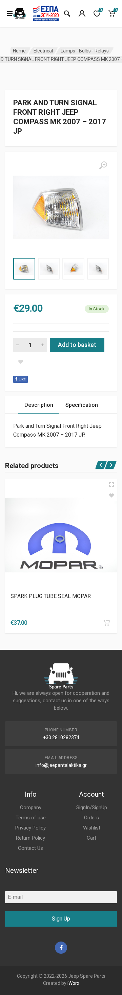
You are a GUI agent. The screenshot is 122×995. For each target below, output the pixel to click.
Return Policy (30, 838)
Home (19, 50)
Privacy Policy (30, 828)
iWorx (73, 983)
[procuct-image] (61, 535)
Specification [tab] (81, 405)
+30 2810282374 (61, 737)
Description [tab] (38, 405)
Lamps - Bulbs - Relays (85, 50)
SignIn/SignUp (91, 807)
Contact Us (30, 848)
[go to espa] (45, 13)
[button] (106, 623)
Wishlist (91, 828)
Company (30, 807)
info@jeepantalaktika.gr (61, 765)
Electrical (43, 50)
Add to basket (77, 344)
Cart (91, 838)
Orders (91, 818)
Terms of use (31, 818)
